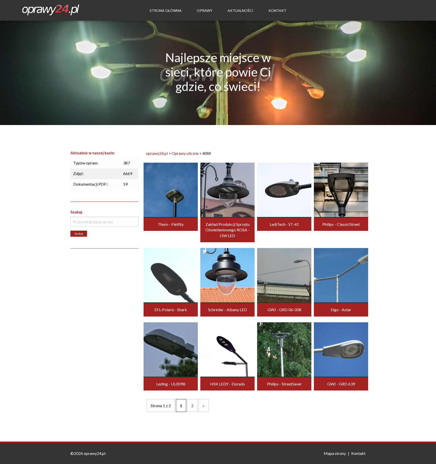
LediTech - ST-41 (284, 224)
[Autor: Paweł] (227, 274)
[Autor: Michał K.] (227, 348)
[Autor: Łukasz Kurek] (171, 348)
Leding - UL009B (170, 383)
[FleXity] (171, 189)
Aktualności (240, 10)
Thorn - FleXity (171, 224)
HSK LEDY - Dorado (227, 383)
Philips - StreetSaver (284, 383)
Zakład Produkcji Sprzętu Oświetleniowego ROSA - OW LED (227, 230)
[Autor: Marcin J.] (284, 274)
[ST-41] (284, 189)
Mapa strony (335, 453)
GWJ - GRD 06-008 (284, 309)
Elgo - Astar (341, 309)
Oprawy (204, 10)
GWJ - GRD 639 (341, 383)
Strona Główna (166, 10)
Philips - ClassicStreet (341, 224)
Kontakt (277, 10)
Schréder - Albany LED (227, 309)
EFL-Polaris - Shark (170, 309)
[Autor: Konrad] (227, 189)
